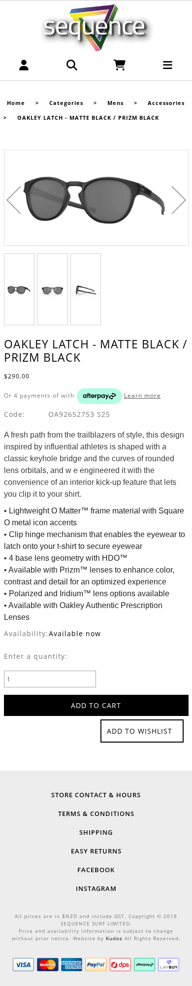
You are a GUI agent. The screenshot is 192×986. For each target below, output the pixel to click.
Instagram (96, 888)
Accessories (166, 103)
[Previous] (13, 200)
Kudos (114, 938)
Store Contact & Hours (96, 794)
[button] (24, 67)
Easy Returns (96, 851)
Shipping (96, 832)
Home (16, 103)
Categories (66, 103)
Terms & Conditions (96, 813)
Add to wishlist (139, 731)
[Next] (179, 200)
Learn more (142, 395)
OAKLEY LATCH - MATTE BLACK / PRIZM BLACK (88, 117)
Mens (115, 103)
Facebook (96, 869)
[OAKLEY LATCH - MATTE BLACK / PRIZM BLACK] (96, 198)
